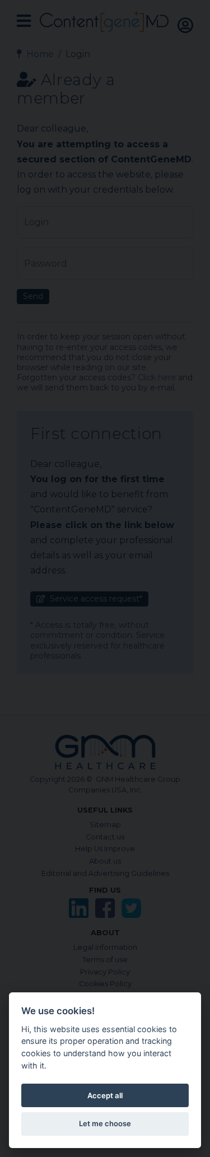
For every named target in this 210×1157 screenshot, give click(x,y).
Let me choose (105, 1123)
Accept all (105, 1095)
